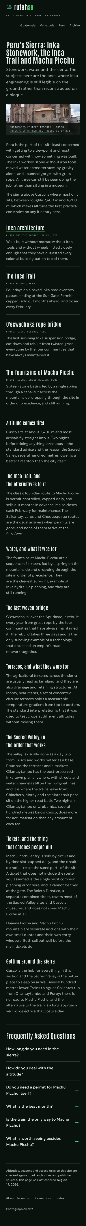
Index (60, 1198)
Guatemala (28, 25)
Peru (62, 25)
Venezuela (47, 25)
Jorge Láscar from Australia (31, 130)
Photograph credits (19, 1209)
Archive (74, 25)
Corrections (43, 1198)
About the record (18, 1198)
